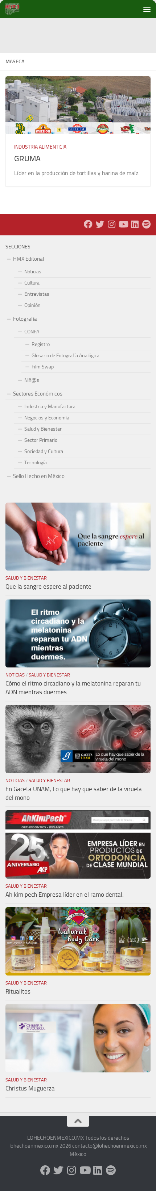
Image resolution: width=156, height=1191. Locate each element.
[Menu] (147, 9)
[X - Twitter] (99, 224)
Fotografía (25, 319)
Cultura (32, 283)
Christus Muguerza (30, 1088)
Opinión (32, 305)
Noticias (32, 272)
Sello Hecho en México (39, 476)
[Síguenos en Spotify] (146, 224)
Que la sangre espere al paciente (48, 586)
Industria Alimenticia (40, 147)
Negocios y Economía (46, 418)
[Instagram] (111, 224)
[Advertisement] (80, 34)
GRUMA (27, 158)
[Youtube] (123, 224)
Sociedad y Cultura (43, 451)
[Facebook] (88, 224)
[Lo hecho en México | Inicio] (18, 9)
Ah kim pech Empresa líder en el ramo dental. (64, 894)
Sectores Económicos (37, 393)
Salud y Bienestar (43, 429)
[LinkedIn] (134, 224)
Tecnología (35, 463)
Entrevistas (36, 294)
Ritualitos (17, 991)
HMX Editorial (28, 259)
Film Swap (43, 367)
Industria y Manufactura (49, 407)
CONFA (31, 332)
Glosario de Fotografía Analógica (65, 356)
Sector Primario (40, 440)
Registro (41, 344)
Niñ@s (31, 380)
